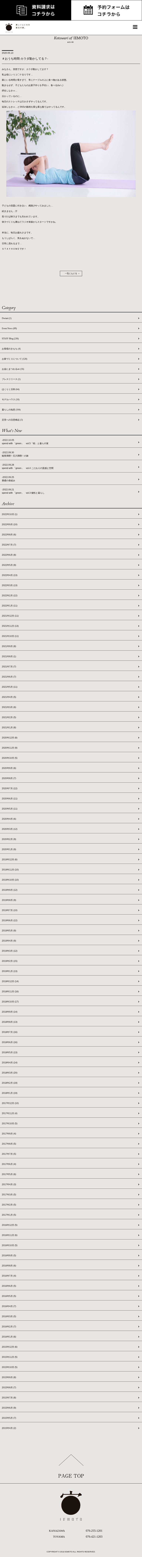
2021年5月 (9, 687)
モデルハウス (10, 399)
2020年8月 (9, 778)
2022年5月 (9, 565)
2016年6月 (9, 1286)
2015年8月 (9, 1387)
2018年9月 (9, 1012)
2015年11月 (9, 1357)
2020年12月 (9, 737)
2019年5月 (9, 930)
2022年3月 (9, 585)
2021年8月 (9, 656)
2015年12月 (9, 1347)
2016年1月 (9, 1336)
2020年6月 (9, 798)
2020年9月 (9, 768)
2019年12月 (9, 859)
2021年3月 (9, 707)
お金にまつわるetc (13, 369)
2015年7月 (9, 1397)
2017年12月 (10, 1103)
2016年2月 (9, 1326)
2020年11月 (9, 748)
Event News (9, 328)
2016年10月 (9, 1245)
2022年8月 (9, 534)
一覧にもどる (71, 273)
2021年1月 (9, 727)
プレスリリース (11, 379)
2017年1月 (9, 1215)
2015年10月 (9, 1367)
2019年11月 (10, 869)
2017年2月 (9, 1204)
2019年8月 (9, 900)
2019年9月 (9, 890)
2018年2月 (9, 1083)
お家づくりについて (14, 359)
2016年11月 (9, 1235)
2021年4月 (9, 697)
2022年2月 (9, 595)
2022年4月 (9, 575)
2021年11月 (10, 626)
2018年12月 (10, 981)
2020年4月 (9, 819)
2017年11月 (9, 1113)
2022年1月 (9, 605)
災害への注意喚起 (12, 420)
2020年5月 (9, 808)
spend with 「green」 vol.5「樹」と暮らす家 (25, 443)
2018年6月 (9, 1042)
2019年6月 (9, 920)
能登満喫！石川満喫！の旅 (15, 456)
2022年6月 (9, 555)
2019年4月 (9, 940)
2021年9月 (9, 646)
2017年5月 (9, 1174)
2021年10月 (10, 636)
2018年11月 (10, 991)
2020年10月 (9, 758)
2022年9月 (9, 524)
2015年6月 (9, 1408)
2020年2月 (9, 839)
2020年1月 (9, 849)
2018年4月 (9, 1062)
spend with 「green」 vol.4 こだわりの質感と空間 (27, 468)
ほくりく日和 (10, 389)
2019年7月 (9, 910)
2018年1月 (9, 1093)
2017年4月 (9, 1184)
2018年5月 (9, 1052)
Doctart (6, 318)
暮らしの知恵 (11, 409)
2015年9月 (9, 1377)
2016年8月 (9, 1265)
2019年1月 (9, 971)
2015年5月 (9, 1418)
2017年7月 (9, 1154)
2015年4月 (9, 1428)
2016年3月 (9, 1316)
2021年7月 (9, 666)
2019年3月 (9, 951)
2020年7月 (9, 788)
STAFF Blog (10, 338)
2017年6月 (9, 1164)
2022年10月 (9, 514)
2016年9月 (9, 1255)
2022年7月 (9, 544)
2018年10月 (10, 1001)
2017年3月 (9, 1194)
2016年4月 (9, 1306)
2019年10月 (10, 880)
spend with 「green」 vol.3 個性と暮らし (23, 493)
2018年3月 (9, 1072)
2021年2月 (9, 717)
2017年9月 (9, 1133)
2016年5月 (9, 1296)
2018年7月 (9, 1032)
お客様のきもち (11, 348)
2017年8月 (9, 1144)
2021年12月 (10, 616)
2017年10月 (9, 1123)
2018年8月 (9, 1022)
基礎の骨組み (8, 480)
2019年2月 (9, 961)
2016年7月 (9, 1276)
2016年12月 (9, 1225)
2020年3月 (9, 829)
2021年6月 (9, 676)
